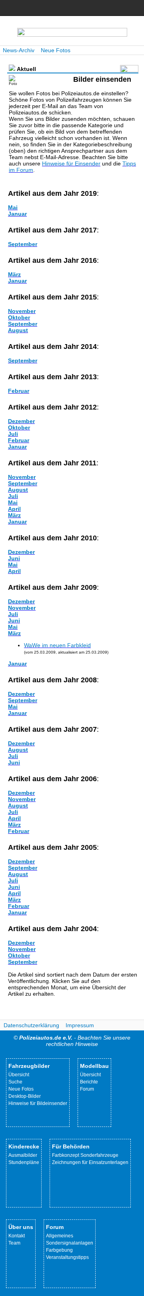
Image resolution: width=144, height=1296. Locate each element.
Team (14, 1243)
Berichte (89, 1082)
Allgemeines (59, 1236)
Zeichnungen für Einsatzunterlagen (90, 1162)
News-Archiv (18, 50)
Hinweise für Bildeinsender (37, 1103)
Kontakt (16, 1236)
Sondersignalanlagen (69, 1243)
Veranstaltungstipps (67, 1257)
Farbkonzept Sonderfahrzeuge (85, 1155)
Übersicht (18, 1074)
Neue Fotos (55, 50)
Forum (87, 1089)
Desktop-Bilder (24, 1096)
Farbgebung (59, 1250)
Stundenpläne (23, 1162)
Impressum (80, 1025)
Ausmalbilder (22, 1155)
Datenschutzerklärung (31, 1025)
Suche (15, 1082)
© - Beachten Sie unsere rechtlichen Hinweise (72, 1040)
